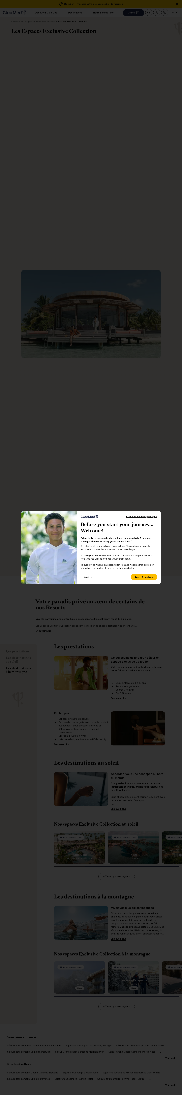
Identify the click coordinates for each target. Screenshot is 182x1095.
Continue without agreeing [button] (141, 516)
